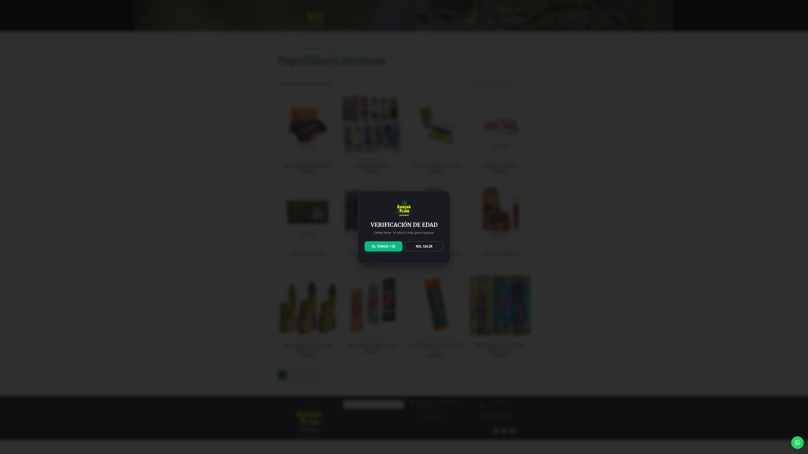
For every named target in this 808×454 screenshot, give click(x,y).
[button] (797, 442)
